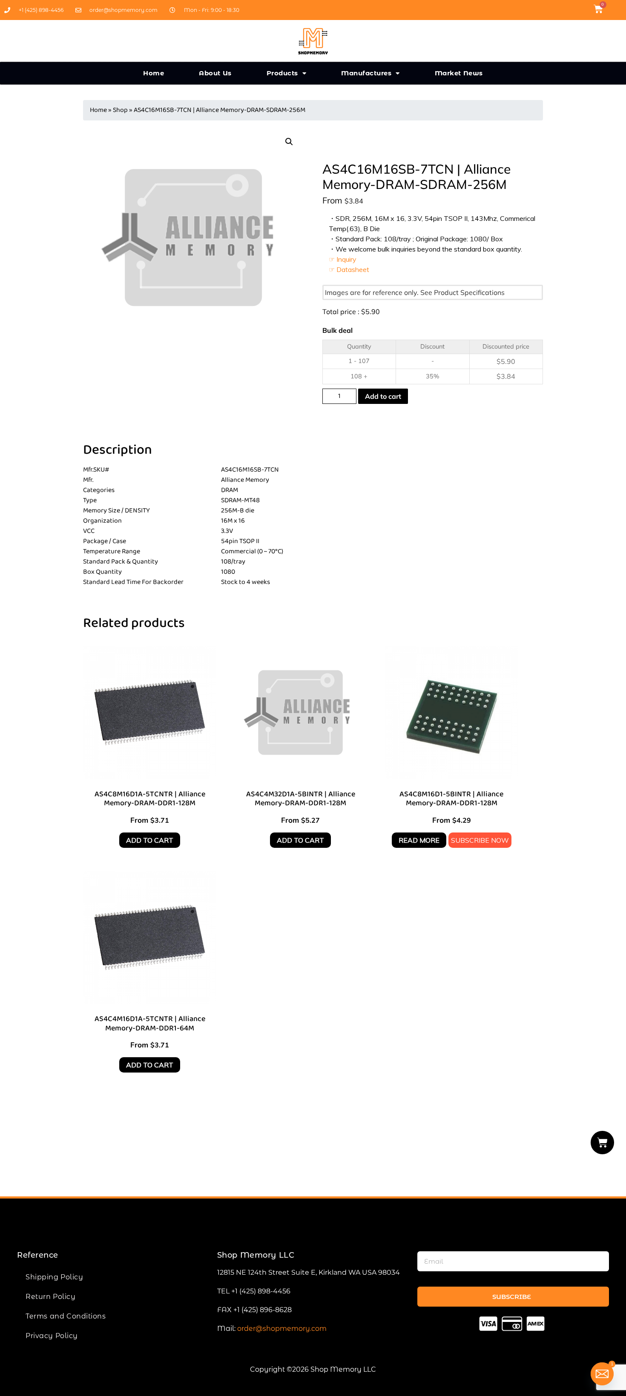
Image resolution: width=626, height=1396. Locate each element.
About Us (215, 73)
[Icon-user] (615, 9)
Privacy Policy (52, 1336)
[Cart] (603, 1142)
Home (153, 73)
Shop (120, 110)
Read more (419, 840)
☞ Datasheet (349, 269)
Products (282, 73)
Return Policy (50, 1297)
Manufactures (366, 73)
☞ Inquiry (342, 259)
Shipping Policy (54, 1277)
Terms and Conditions (66, 1316)
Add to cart (383, 396)
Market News (459, 73)
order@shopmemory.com (282, 1328)
